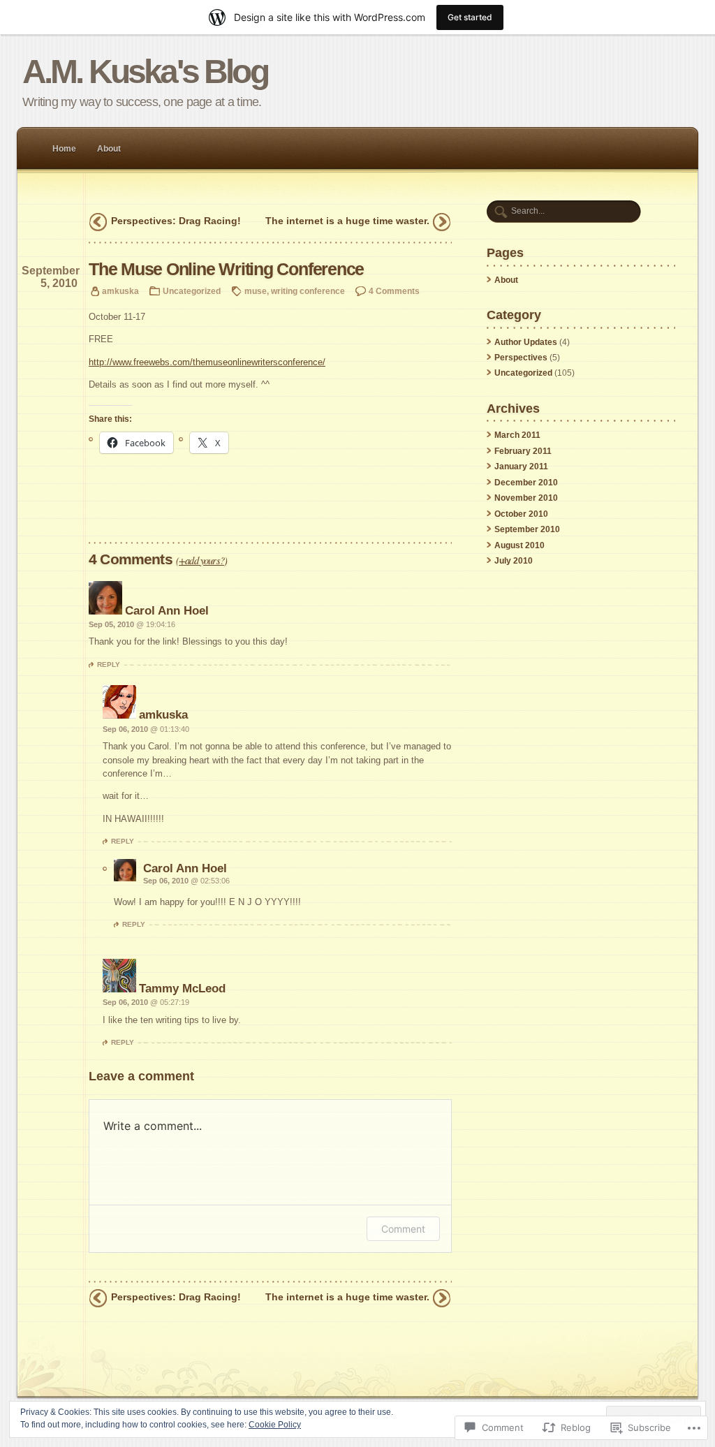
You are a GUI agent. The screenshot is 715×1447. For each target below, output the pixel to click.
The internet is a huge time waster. (347, 220)
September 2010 (527, 529)
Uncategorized (192, 290)
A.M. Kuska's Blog (144, 71)
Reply (108, 664)
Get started (470, 17)
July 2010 (513, 561)
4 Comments (394, 290)
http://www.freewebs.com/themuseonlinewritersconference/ (207, 362)
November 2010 (526, 498)
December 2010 (526, 482)
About (109, 149)
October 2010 (521, 514)
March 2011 (517, 435)
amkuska (120, 290)
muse (255, 290)
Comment (403, 1229)
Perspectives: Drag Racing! (176, 220)
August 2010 (519, 545)
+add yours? (201, 560)
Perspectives (520, 357)
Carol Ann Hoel (167, 610)
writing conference (308, 290)
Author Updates (525, 342)
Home (64, 149)
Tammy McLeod (182, 988)
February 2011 (523, 451)
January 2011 (521, 466)
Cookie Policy (275, 1425)
